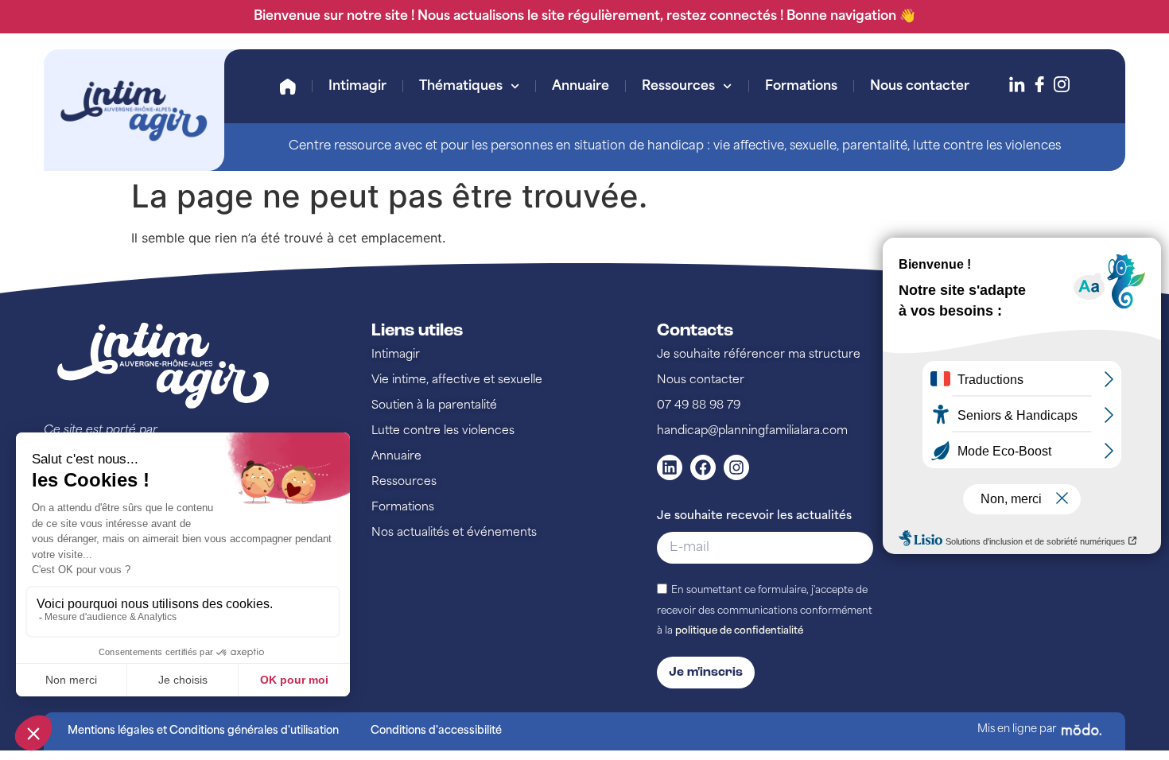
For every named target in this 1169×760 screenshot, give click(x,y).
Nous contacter (919, 86)
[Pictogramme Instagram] (1062, 84)
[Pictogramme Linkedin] (1017, 84)
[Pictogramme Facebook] (1039, 84)
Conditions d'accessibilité (436, 731)
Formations (801, 86)
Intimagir (357, 86)
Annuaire (580, 86)
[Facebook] (703, 467)
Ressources (678, 86)
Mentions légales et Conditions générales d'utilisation (203, 731)
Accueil (288, 86)
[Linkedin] (669, 467)
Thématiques (461, 86)
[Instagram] (736, 467)
